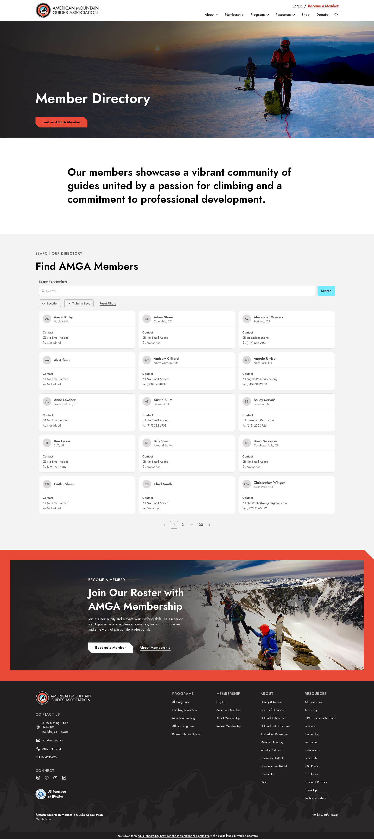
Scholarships (312, 774)
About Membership (228, 718)
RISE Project (312, 766)
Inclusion (310, 726)
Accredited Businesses (274, 734)
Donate (322, 14)
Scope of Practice (316, 782)
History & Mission (271, 702)
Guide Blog (312, 734)
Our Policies (43, 819)
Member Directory (272, 742)
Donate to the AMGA (274, 766)
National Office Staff (273, 718)
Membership (234, 14)
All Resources (313, 702)
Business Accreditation (186, 734)
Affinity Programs (183, 726)
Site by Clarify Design (325, 815)
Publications (312, 750)
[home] (70, 10)
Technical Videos (315, 798)
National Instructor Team (276, 726)
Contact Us (267, 774)
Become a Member (323, 5)
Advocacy (311, 710)
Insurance (311, 742)
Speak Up (311, 790)
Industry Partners (271, 750)
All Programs (180, 702)
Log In (297, 5)
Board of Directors (272, 710)
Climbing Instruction (184, 710)
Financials (311, 758)
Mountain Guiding (183, 718)
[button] (211, 15)
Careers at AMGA (272, 758)
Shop (305, 14)
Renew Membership (228, 726)
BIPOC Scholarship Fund (320, 718)
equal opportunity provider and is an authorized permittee (174, 836)
